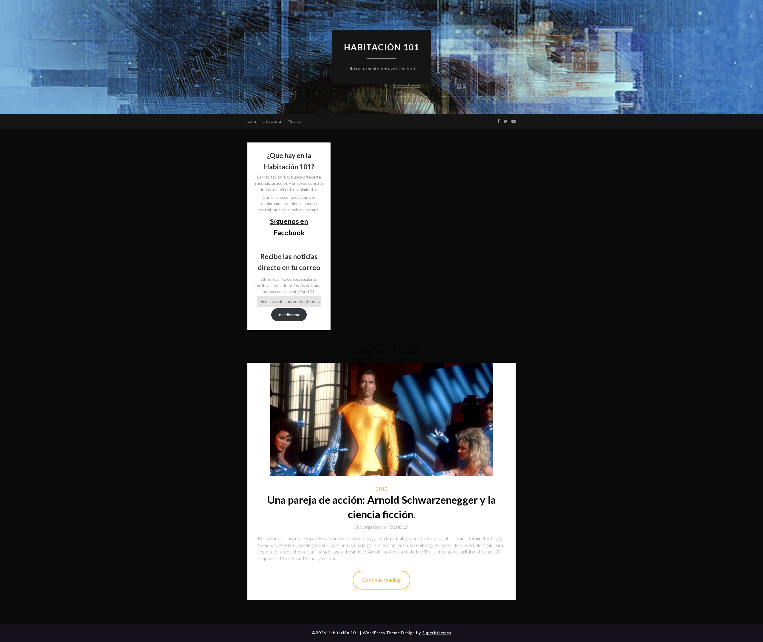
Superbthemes (436, 632)
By (372, 527)
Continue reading (381, 580)
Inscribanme (288, 314)
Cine (251, 121)
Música (294, 121)
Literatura (272, 121)
